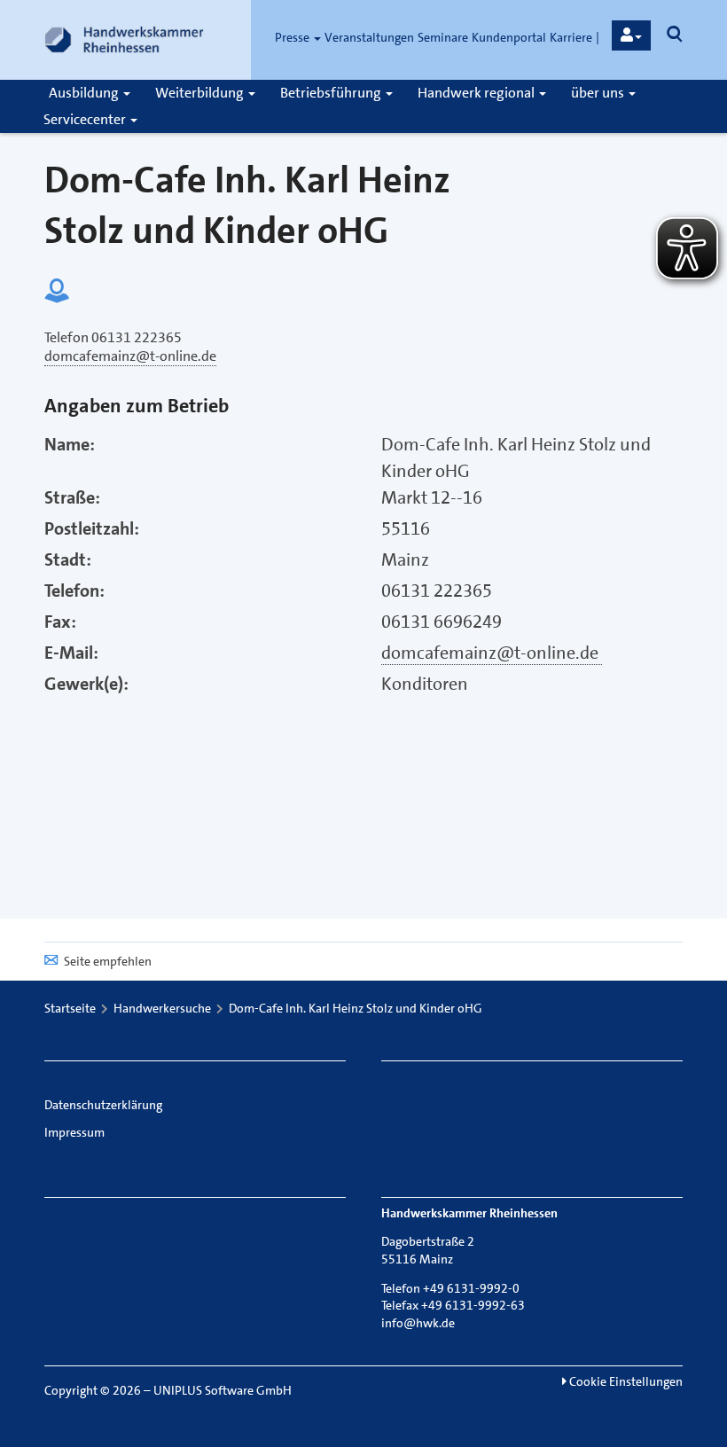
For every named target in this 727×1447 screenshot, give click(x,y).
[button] (631, 35)
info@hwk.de (418, 1323)
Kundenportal (509, 37)
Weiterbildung (200, 92)
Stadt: (67, 559)
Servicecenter (86, 119)
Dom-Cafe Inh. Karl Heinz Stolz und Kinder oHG (355, 1008)
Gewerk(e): (86, 683)
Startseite (70, 1008)
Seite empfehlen (108, 961)
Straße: (72, 497)
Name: (69, 444)
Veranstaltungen (369, 37)
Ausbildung (85, 92)
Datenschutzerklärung (103, 1105)
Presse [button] (293, 37)
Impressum (74, 1132)
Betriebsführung (332, 92)
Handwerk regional (477, 92)
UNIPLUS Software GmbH (222, 1390)
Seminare (443, 37)
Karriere (571, 37)
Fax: (60, 621)
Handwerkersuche (162, 1008)
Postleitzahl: (91, 528)
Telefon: (74, 590)
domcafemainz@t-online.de (491, 652)
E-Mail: (71, 652)
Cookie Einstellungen (625, 1381)
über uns (599, 92)
